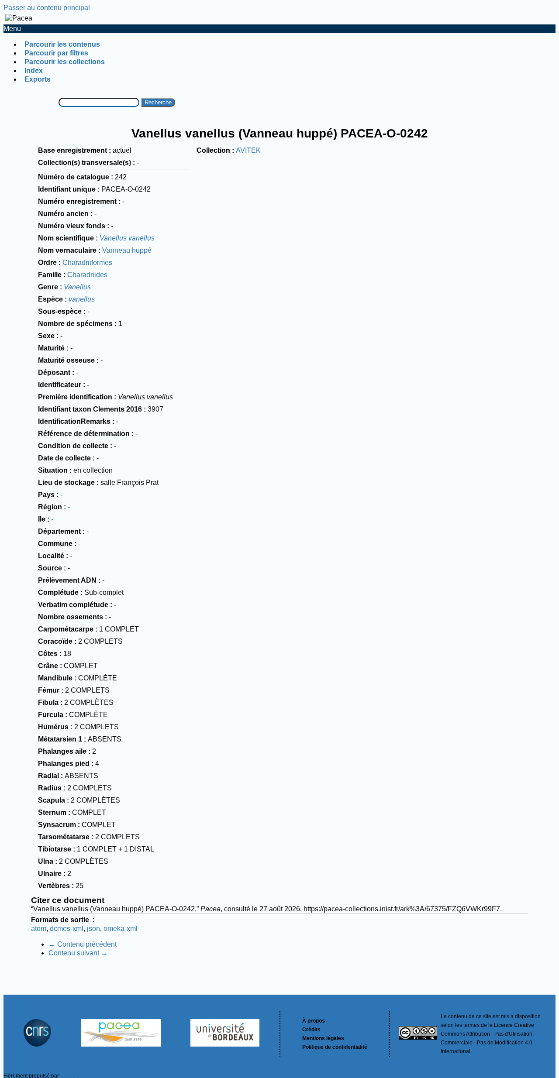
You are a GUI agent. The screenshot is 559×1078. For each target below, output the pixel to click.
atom (38, 928)
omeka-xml (121, 928)
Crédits (311, 1030)
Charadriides (87, 274)
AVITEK (248, 150)
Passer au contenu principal (46, 7)
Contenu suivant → (78, 953)
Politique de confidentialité (334, 1047)
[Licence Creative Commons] (418, 1034)
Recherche (158, 102)
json (93, 928)
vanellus (82, 299)
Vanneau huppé (127, 250)
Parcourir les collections (64, 61)
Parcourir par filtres (56, 53)
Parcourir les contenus (62, 44)
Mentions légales (323, 1038)
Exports (37, 79)
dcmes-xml (66, 928)
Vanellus (77, 287)
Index (33, 70)
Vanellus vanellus (127, 238)
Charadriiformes (87, 262)
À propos (313, 1021)
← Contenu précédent (82, 944)
